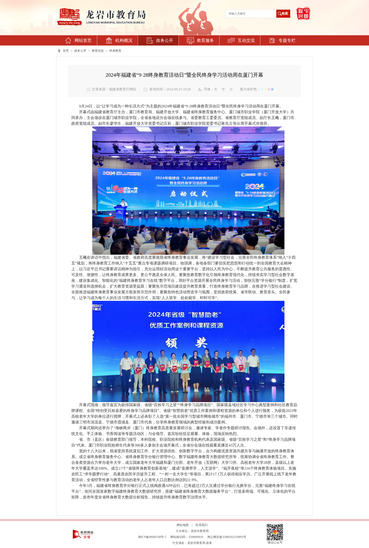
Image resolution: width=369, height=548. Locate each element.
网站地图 (183, 525)
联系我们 (202, 525)
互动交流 (246, 40)
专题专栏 (287, 40)
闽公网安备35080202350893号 (226, 537)
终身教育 (115, 50)
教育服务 (205, 40)
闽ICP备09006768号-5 (152, 537)
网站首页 (83, 40)
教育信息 (98, 50)
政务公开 (164, 40)
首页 (66, 50)
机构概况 (123, 40)
